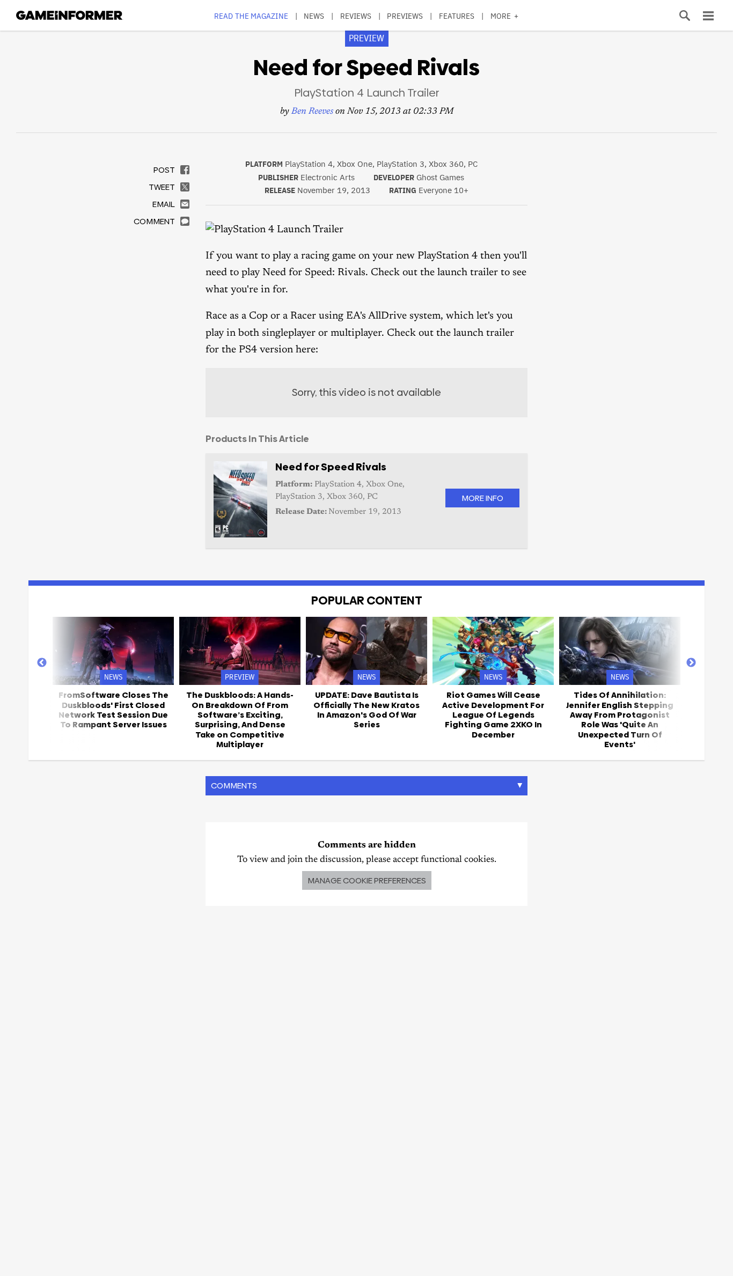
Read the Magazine (251, 16)
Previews (405, 16)
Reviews (356, 16)
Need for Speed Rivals (330, 467)
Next (691, 663)
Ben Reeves (312, 111)
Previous (41, 663)
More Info (482, 498)
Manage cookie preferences (366, 880)
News (314, 16)
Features (457, 16)
